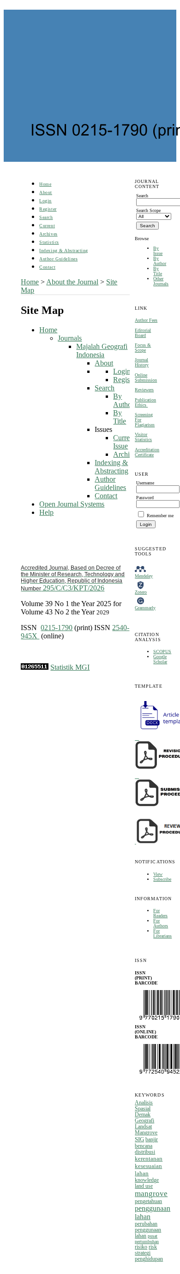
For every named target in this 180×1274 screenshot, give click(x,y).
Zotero (141, 592)
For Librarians (162, 933)
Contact (47, 267)
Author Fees (146, 320)
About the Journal (72, 282)
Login (45, 200)
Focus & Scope (143, 347)
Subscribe (162, 879)
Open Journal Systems (71, 504)
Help (46, 512)
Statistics (49, 242)
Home (45, 184)
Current (47, 225)
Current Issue (124, 442)
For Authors (160, 923)
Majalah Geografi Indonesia (101, 350)
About (45, 192)
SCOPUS (162, 651)
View (157, 874)
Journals (70, 338)
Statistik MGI (70, 667)
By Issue (157, 251)
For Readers (160, 913)
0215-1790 (56, 627)
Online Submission (146, 377)
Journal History (142, 362)
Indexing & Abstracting (63, 250)
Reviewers (144, 389)
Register (47, 209)
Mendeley (144, 575)
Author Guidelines (58, 258)
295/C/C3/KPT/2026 (73, 578)
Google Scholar (160, 659)
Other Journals (160, 281)
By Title (157, 271)
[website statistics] (34, 667)
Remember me (160, 515)
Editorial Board (143, 333)
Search (46, 217)
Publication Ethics (145, 402)
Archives (48, 233)
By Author (159, 261)
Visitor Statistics (143, 437)
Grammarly (145, 607)
